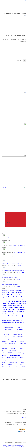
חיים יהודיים (13, 348)
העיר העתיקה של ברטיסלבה (9, 343)
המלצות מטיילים (13, 341)
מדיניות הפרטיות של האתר (20, 420)
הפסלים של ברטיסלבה (19, 252)
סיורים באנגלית (11, 364)
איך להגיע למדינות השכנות (12, 333)
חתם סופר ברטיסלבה (12, 350)
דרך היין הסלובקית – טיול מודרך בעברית (16, 35)
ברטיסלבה (6, 336)
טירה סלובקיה (6, 353)
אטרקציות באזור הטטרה (15, 325)
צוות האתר (23, 417)
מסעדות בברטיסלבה (13, 362)
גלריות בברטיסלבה (7, 338)
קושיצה (9, 366)
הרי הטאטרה (18, 345)
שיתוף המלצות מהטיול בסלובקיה (8, 367)
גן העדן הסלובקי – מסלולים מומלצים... (15, 238)
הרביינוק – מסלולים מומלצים (17, 245)
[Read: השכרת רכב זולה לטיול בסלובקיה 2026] (3, 282)
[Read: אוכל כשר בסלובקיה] (3, 254)
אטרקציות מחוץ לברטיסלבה (12, 332)
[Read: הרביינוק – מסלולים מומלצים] (3, 242)
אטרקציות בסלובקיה (8, 329)
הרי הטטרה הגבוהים (8, 345)
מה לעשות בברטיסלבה (11, 357)
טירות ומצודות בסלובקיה (15, 355)
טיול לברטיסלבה (11, 352)
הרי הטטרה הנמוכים (15, 346)
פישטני (16, 366)
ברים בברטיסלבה (18, 338)
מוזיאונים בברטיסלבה (8, 359)
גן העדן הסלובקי (17, 339)
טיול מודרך (15, 353)
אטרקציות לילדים (16, 331)
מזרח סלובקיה (16, 360)
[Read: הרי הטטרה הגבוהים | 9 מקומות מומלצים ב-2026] (3, 261)
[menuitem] (5, 445)
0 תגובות (17, 37)
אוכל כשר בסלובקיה (20, 257)
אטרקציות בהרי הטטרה (8, 327)
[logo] (16, 3)
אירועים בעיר (6, 334)
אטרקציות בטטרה (19, 329)
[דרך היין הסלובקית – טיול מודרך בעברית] (14, 24)
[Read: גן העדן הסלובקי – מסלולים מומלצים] (3, 235)
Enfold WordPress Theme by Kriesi (19, 443)
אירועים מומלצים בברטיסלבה (17, 336)
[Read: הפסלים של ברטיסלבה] (3, 249)
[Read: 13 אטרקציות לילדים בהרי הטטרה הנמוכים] (3, 275)
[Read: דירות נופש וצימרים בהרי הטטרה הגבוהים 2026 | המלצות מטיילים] (3, 268)
